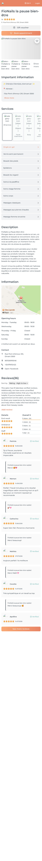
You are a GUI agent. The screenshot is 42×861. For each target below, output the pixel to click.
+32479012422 (10, 365)
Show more (9, 98)
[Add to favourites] (37, 41)
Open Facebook (11, 369)
